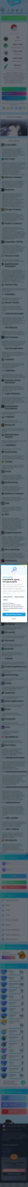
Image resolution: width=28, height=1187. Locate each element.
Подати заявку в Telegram (15, 614)
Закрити (14, 618)
